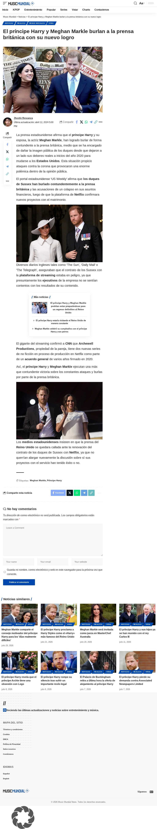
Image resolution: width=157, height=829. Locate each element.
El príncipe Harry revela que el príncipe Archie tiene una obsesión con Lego (19, 680)
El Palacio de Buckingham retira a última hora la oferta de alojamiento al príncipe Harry (97, 680)
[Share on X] (81, 122)
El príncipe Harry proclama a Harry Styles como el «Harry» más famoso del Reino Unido (58, 633)
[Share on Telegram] (91, 122)
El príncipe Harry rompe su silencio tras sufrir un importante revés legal (56, 680)
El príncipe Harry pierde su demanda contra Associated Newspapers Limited (135, 680)
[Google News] (151, 791)
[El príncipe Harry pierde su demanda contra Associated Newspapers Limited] (137, 662)
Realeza (21, 23)
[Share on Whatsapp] (86, 122)
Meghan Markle (38, 480)
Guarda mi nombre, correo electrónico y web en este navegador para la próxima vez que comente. (54, 571)
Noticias (9, 23)
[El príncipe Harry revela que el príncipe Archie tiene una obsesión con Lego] (20, 662)
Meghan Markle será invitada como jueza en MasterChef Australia (96, 633)
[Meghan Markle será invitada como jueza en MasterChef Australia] (98, 614)
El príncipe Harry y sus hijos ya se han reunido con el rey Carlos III (137, 633)
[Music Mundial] (21, 3)
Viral (51, 23)
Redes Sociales (37, 23)
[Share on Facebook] (77, 122)
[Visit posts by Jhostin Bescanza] (7, 122)
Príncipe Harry (54, 480)
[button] (5, 3)
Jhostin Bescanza (23, 118)
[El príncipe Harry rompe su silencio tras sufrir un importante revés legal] (59, 662)
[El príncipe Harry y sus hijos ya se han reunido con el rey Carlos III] (137, 614)
